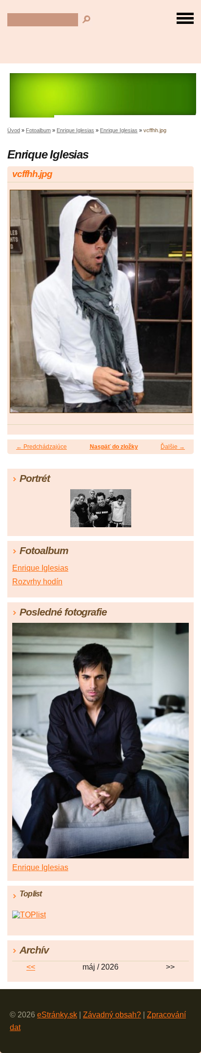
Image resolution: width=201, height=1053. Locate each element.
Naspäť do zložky (114, 446)
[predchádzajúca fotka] (23, 305)
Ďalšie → (173, 446)
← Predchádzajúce (41, 446)
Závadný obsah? (112, 1015)
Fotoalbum (38, 130)
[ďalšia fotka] (178, 305)
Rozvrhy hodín (37, 581)
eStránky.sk (57, 1015)
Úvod (13, 130)
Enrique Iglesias (75, 130)
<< (30, 967)
